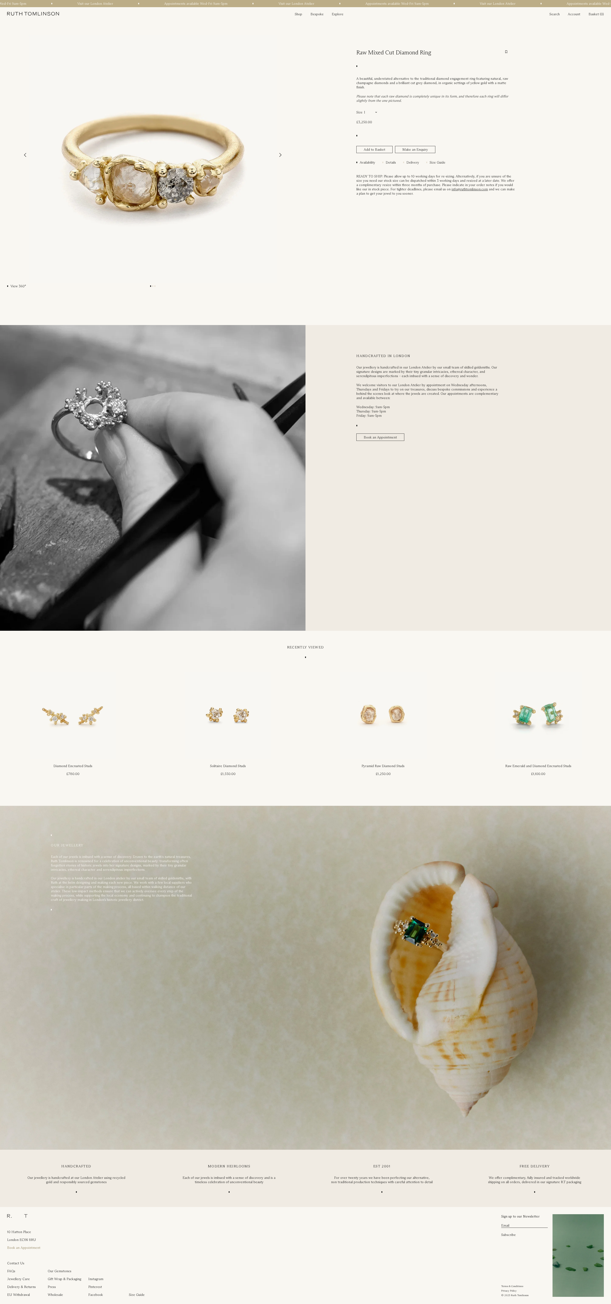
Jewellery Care (18, 1279)
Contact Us (15, 1263)
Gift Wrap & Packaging (64, 1279)
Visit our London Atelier (30, 3)
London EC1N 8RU (21, 1240)
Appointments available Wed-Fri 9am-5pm (131, 3)
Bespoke (317, 14)
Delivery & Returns (21, 1287)
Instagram (95, 1279)
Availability (367, 162)
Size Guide (437, 162)
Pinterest (95, 1287)
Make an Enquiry (415, 149)
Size (359, 112)
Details (391, 162)
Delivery (412, 162)
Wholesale (55, 1295)
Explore (337, 14)
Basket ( (595, 14)
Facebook (95, 1295)
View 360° (18, 286)
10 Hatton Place (19, 1232)
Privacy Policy (509, 1290)
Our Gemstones (59, 1271)
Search (554, 14)
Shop (298, 14)
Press (52, 1287)
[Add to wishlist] (506, 52)
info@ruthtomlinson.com (470, 189)
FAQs (11, 1271)
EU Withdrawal (18, 1295)
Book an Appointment (380, 437)
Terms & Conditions (512, 1286)
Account (574, 14)
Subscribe (508, 1235)
